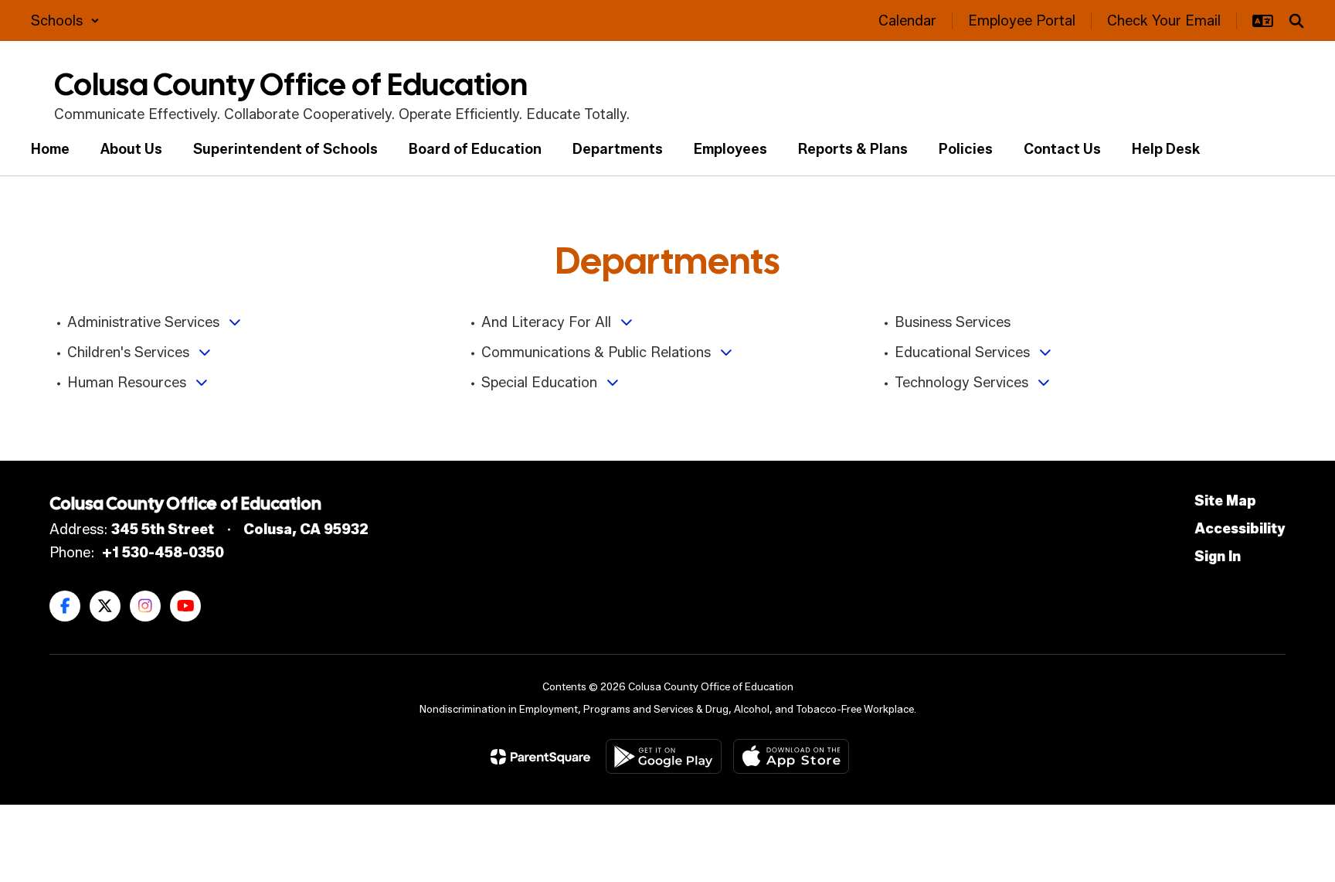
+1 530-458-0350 (163, 552)
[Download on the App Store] (791, 756)
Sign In (1217, 556)
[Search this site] (1296, 21)
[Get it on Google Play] (664, 756)
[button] (65, 20)
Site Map (1225, 500)
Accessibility (1240, 528)
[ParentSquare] (540, 756)
